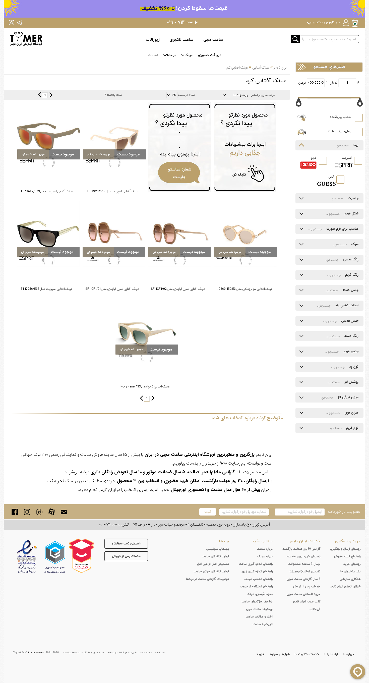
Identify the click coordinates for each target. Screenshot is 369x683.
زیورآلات (153, 39)
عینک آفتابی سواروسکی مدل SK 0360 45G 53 (243, 289)
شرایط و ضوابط (279, 654)
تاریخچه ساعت (263, 624)
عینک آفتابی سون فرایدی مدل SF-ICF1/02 (178, 289)
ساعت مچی (213, 39)
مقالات (153, 55)
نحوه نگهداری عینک (260, 594)
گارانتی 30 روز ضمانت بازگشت (301, 549)
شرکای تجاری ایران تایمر (345, 587)
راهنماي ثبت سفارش (347, 556)
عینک (188, 55)
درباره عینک (265, 556)
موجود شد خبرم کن (99, 154)
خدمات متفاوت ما (307, 654)
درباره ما (348, 654)
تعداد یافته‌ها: (114, 95)
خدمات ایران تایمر (305, 541)
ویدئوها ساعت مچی (259, 609)
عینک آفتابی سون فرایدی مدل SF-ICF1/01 (112, 289)
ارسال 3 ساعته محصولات (304, 564)
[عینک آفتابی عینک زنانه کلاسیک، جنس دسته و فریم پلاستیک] (245, 234)
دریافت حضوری (209, 55)
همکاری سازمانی (350, 579)
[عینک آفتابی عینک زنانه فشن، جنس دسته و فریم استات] (179, 234)
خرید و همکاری (347, 541)
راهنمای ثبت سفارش (126, 543)
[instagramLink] (27, 511)
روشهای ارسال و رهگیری (345, 549)
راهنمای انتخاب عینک (258, 579)
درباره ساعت (265, 549)
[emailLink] (63, 511)
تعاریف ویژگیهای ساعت (257, 602)
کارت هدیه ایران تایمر (306, 602)
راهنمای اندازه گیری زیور (257, 572)
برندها (171, 55)
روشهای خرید (351, 564)
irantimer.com (36, 653)
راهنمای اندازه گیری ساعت (256, 564)
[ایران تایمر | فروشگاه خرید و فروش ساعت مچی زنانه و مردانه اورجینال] (26, 38)
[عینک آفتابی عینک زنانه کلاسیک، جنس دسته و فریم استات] (114, 136)
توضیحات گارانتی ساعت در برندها (207, 579)
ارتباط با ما (331, 654)
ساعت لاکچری (181, 39)
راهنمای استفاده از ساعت (256, 587)
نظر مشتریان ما (350, 572)
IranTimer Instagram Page (11, 22)
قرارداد (260, 654)
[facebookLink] (14, 511)
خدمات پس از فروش (126, 556)
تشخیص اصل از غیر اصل (213, 564)
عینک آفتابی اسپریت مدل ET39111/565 (112, 191)
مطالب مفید (262, 541)
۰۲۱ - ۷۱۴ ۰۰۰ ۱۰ (182, 22)
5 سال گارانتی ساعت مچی (303, 579)
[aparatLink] (51, 511)
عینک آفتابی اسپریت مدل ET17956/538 (46, 289)
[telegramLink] (39, 511)
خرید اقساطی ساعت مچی (303, 594)
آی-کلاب (315, 609)
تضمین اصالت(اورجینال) (305, 572)
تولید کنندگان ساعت (215, 556)
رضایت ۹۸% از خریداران (220, 463)
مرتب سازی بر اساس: (262, 95)
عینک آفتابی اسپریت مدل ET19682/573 (47, 191)
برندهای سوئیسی (217, 549)
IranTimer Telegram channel (19, 22)
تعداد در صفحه (186, 95)
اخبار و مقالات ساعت (259, 617)
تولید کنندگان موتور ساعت (211, 572)
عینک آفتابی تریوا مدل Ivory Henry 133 (144, 386)
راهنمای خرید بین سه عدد (303, 556)
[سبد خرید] (355, 23)
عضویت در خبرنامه (344, 511)
